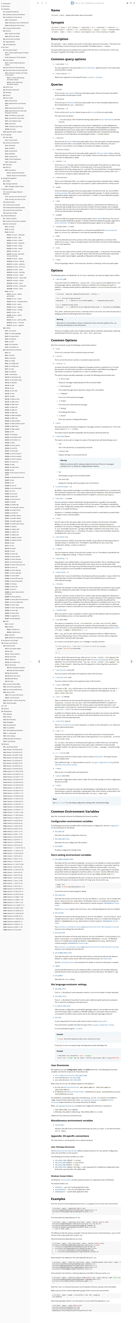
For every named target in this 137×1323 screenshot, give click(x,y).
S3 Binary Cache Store (13, 126)
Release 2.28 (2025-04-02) (12, 769)
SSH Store (10, 129)
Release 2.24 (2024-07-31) (13, 779)
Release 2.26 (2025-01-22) (13, 774)
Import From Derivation (16, 175)
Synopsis (57, 22)
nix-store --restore (15, 280)
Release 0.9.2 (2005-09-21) (13, 910)
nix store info (11, 586)
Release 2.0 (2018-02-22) (12, 845)
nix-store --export (15, 248)
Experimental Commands (12, 350)
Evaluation (10, 145)
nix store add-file (12, 556)
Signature (10, 659)
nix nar (9, 483)
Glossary (5, 708)
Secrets (6, 95)
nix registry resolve (13, 540)
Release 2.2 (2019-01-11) (12, 840)
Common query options (68, 59)
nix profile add (12, 505)
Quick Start (5, 6)
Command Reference (8, 216)
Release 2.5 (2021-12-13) (12, 831)
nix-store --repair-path (16, 278)
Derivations (10, 170)
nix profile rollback (13, 518)
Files (6, 621)
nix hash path (11, 451)
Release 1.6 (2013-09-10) (12, 867)
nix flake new (11, 418)
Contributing (9, 741)
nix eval (9, 393)
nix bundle (10, 358)
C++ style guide (9, 733)
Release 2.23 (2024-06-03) (13, 782)
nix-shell (9, 229)
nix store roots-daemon (14, 608)
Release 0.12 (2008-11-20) (13, 900)
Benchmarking (9, 719)
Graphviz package (61, 193)
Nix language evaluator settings (69, 984)
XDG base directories (71, 1087)
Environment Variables (11, 39)
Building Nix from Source (14, 25)
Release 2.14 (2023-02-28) (13, 807)
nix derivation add (13, 377)
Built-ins (7, 167)
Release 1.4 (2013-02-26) (12, 875)
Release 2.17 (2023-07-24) (13, 799)
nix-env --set (13, 312)
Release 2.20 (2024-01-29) (13, 790)
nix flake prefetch (12, 421)
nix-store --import (15, 258)
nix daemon (10, 372)
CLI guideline (9, 728)
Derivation (10, 665)
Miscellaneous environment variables (72, 1120)
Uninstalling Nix (9, 44)
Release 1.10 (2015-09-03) (13, 853)
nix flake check (12, 402)
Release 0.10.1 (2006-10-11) (13, 905)
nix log (9, 480)
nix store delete (12, 576)
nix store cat (11, 567)
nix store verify (12, 613)
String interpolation (13, 159)
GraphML (99, 219)
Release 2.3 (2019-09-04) (12, 837)
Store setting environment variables (71, 854)
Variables (10, 148)
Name (55, 10)
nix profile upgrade (13, 521)
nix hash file (11, 448)
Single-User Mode (12, 33)
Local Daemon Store (13, 121)
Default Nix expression (14, 638)
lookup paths (98, 757)
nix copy (9, 369)
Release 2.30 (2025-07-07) (12, 763)
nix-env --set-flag (14, 310)
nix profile (10, 502)
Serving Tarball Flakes (11, 684)
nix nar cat (10, 485)
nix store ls (10, 589)
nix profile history (12, 510)
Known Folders (66, 1180)
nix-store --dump (14, 246)
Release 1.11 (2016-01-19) (13, 850)
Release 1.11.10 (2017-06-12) (14, 848)
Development (6, 711)
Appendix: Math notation (12, 132)
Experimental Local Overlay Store (15, 104)
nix (8, 352)
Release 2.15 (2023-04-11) (13, 804)
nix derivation (11, 374)
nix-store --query (15, 269)
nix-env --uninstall (15, 322)
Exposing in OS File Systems (15, 57)
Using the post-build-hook (12, 210)
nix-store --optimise (16, 264)
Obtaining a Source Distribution (17, 23)
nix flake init (11, 410)
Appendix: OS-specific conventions (70, 1135)
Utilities (7, 328)
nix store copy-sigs (13, 573)
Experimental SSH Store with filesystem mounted (16, 112)
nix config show (11, 366)
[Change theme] (42, 3)
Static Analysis (9, 736)
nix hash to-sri (11, 462)
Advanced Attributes (16, 173)
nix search (10, 548)
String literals (11, 151)
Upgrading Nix (9, 42)
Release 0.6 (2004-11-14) (12, 927)
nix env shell (11, 391)
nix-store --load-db (15, 261)
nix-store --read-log (16, 272)
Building (7, 92)
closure (93, 112)
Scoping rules (11, 156)
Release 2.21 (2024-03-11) (13, 788)
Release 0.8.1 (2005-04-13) (13, 919)
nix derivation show (13, 380)
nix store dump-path (13, 581)
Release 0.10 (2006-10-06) (13, 908)
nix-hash (9, 342)
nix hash (10, 443)
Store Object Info (12, 662)
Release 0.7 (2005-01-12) (12, 924)
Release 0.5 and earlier (12, 930)
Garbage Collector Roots (14, 186)
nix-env (9, 291)
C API (4, 706)
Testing (7, 717)
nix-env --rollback (15, 307)
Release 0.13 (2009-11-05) (13, 897)
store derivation (89, 68)
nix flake (10, 396)
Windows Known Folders (75, 1092)
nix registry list (12, 532)
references (70, 103)
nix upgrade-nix (12, 616)
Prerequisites (11, 20)
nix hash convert (12, 445)
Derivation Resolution (11, 90)
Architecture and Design (9, 640)
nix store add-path (13, 559)
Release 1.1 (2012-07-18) (12, 883)
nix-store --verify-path (16, 286)
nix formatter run (12, 440)
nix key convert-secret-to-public (15, 474)
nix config (10, 361)
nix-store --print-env (16, 267)
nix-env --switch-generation (14, 316)
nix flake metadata (13, 415)
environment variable (66, 765)
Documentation (9, 725)
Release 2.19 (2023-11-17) (13, 793)
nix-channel (10, 331)
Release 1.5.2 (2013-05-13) (13, 870)
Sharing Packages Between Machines (12, 193)
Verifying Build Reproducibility (14, 207)
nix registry (10, 526)
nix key (9, 470)
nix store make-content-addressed (14, 593)
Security (7, 31)
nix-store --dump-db (15, 243)
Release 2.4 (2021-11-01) (12, 834)
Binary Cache (9, 692)
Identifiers (10, 154)
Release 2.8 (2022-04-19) (12, 823)
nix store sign (11, 610)
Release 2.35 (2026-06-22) (12, 749)
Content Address (12, 654)
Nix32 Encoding (9, 703)
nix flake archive (12, 399)
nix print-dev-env (12, 499)
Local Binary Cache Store (14, 118)
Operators (7, 165)
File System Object (10, 50)
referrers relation (102, 153)
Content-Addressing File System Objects (17, 54)
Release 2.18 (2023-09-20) (13, 796)
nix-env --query (14, 304)
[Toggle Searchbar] (46, 3)
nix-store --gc (13, 251)
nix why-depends (12, 618)
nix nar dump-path (13, 488)
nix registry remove (13, 537)
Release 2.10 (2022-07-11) (13, 818)
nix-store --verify (15, 288)
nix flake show (11, 426)
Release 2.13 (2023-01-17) (13, 810)
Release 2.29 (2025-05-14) (12, 766)
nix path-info (11, 496)
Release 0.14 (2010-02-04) (13, 894)
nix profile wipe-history (14, 524)
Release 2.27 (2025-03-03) (13, 771)
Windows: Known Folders (62, 1176)
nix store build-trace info (15, 565)
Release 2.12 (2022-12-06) (13, 812)
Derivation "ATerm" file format (14, 700)
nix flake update (12, 429)
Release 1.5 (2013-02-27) (12, 872)
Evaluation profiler (10, 213)
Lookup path (10, 162)
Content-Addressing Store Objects (15, 64)
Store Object (8, 60)
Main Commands (9, 224)
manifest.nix (13, 629)
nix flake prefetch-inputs (15, 423)
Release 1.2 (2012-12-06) (12, 880)
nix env (9, 388)
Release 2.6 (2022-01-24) (12, 829)
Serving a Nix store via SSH (15, 199)
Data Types (8, 137)
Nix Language (6, 135)
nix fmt (9, 432)
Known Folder (78, 943)
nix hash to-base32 (13, 456)
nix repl (9, 543)
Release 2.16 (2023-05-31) (13, 801)
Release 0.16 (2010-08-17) (13, 889)
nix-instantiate (11, 344)
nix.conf (9, 624)
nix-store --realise (15, 275)
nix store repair (12, 605)
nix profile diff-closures (14, 507)
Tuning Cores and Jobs (11, 205)
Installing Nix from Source (12, 17)
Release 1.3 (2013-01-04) (12, 878)
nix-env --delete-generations (14, 295)
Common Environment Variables (14, 221)
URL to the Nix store (65, 725)
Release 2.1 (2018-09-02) (12, 842)
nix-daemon (10, 339)
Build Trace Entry (12, 676)
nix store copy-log (13, 570)
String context (11, 140)
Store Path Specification (12, 687)
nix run (9, 545)
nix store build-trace (13, 562)
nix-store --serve (15, 283)
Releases (5, 744)
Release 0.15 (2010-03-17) (13, 891)
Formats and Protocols (9, 643)
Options (57, 270)
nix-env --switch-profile (16, 320)
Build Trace (8, 87)
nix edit (9, 385)
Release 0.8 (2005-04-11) (12, 921)
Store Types (8, 98)
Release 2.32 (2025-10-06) (12, 758)
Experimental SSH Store (14, 108)
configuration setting (102, 762)
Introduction (6, 3)
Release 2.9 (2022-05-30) (12, 820)
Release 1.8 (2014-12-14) (12, 859)
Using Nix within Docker (12, 28)
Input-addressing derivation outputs (15, 83)
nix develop (11, 382)
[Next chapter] (131, 661)
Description (59, 39)
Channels (10, 635)
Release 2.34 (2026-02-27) (12, 752)
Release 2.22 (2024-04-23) (13, 785)
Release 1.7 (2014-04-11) (12, 861)
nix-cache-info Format (14, 695)
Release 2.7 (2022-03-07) (12, 826)
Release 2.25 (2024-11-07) (13, 777)
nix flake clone (11, 404)
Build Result (11, 678)
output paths (69, 93)
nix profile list (11, 513)
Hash (9, 651)
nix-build (9, 227)
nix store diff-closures (14, 578)
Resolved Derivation (16, 668)
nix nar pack (11, 494)
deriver (64, 165)
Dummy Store (11, 101)
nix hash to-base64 (13, 459)
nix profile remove (13, 515)
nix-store (9, 232)
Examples (58, 1199)
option (78, 1029)
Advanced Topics (7, 189)
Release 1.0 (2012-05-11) (12, 886)
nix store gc (11, 584)
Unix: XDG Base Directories (63, 1147)
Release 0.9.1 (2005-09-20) (13, 913)
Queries (57, 84)
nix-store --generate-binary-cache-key (16, 255)
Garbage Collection (10, 184)
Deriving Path (11, 673)
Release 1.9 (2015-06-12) (12, 856)
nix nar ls (10, 491)
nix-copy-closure (12, 336)
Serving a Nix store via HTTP (15, 196)
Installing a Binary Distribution (14, 14)
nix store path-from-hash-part (16, 599)
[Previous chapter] (39, 661)
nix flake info (11, 407)
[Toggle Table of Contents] (38, 3)
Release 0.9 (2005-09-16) (12, 916)
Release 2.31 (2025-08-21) (12, 760)
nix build (9, 355)
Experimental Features (12, 739)
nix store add (11, 554)
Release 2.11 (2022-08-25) (13, 815)
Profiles (6, 181)
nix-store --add (14, 237)
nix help (10, 464)
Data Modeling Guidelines (13, 730)
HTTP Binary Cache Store (14, 115)
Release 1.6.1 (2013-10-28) (13, 864)
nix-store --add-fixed (15, 235)
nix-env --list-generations (17, 301)
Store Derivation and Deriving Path (15, 70)
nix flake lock (11, 412)
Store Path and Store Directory (14, 67)
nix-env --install (14, 299)
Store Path (10, 657)
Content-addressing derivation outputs (15, 79)
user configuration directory (65, 1075)
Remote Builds (9, 202)
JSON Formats (9, 646)
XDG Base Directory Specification (65, 1151)
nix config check (12, 363)
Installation (5, 9)
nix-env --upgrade (15, 325)
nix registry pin (12, 535)
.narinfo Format (12, 698)
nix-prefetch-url (12, 347)
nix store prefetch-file (14, 602)
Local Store (10, 124)
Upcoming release (10, 747)
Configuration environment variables (72, 821)
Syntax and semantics (11, 143)
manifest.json (13, 632)
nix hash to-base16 (13, 453)
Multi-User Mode (12, 36)
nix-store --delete (14, 240)
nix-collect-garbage (13, 333)
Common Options (10, 218)
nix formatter (11, 434)
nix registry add (12, 529)
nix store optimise (13, 597)
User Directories (60, 1065)
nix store (10, 551)
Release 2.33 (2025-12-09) (12, 755)
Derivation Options (15, 670)
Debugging (8, 722)
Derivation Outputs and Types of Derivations (16, 74)
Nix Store (4, 47)
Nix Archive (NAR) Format (12, 689)
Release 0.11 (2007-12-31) (13, 902)
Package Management (8, 178)
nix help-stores (12, 467)
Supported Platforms (11, 12)
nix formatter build (13, 437)
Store (9, 681)
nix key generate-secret (14, 477)
